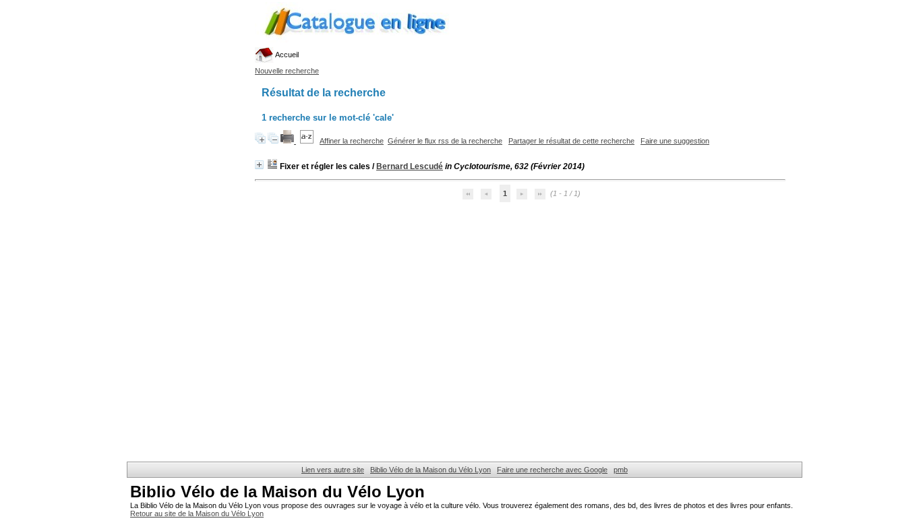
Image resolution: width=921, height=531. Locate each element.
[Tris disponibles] (308, 141)
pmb (621, 470)
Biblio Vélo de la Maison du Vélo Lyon (430, 470)
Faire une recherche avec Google (552, 470)
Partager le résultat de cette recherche (571, 141)
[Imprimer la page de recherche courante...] (288, 141)
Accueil (286, 55)
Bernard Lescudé (409, 166)
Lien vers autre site (332, 470)
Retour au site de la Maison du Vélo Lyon (197, 513)
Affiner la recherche (352, 141)
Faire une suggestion (675, 141)
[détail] (259, 164)
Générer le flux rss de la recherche (445, 141)
